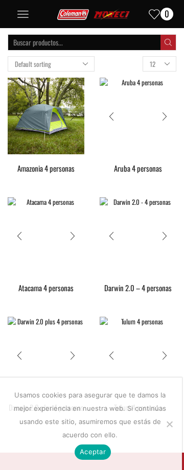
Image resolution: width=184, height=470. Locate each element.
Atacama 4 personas (46, 287)
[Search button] (168, 42)
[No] (169, 424)
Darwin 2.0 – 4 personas (138, 287)
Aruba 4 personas (138, 168)
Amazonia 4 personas (46, 168)
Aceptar (93, 452)
